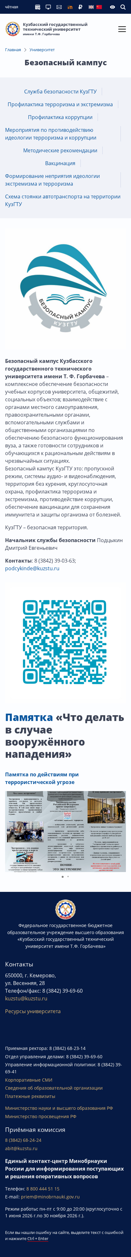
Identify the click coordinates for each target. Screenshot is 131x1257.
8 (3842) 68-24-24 (23, 1140)
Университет (42, 49)
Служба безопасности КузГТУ (60, 91)
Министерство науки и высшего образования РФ (59, 1108)
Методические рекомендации (60, 150)
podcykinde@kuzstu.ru (33, 568)
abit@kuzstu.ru (21, 1148)
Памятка (29, 717)
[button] (120, 831)
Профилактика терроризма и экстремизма (60, 104)
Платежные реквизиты (30, 1096)
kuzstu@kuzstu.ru (26, 998)
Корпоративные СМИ (28, 1080)
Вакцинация (60, 163)
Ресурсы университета (33, 1011)
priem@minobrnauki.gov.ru (50, 1197)
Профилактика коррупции (60, 117)
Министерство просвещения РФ (40, 1116)
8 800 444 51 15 (42, 1189)
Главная (13, 49)
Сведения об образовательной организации (54, 1088)
